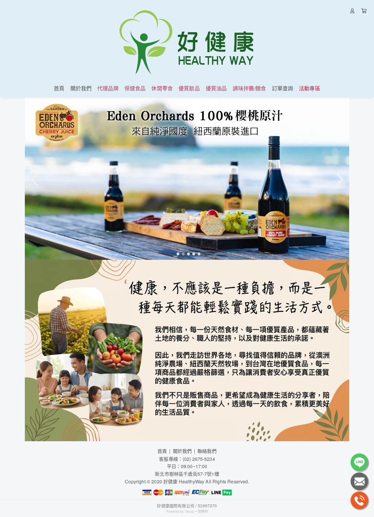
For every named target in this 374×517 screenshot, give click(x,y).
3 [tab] (187, 253)
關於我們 (182, 451)
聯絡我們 (207, 451)
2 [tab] (181, 253)
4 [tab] (192, 253)
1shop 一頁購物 (196, 511)
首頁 (162, 451)
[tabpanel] (187, 178)
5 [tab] (197, 253)
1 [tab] (176, 253)
